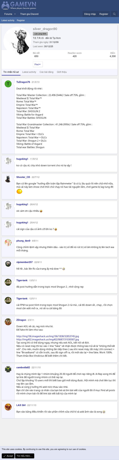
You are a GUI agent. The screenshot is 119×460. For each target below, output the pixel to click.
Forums (8, 14)
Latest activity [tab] (29, 72)
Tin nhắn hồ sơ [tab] (11, 72)
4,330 (113, 56)
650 (36, 56)
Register (21, 20)
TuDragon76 (23, 82)
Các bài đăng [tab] (46, 72)
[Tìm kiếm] (114, 14)
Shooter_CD (23, 177)
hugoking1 (22, 158)
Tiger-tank (21, 280)
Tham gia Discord (29, 14)
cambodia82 (23, 367)
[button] (15, 14)
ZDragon (21, 320)
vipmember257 (24, 262)
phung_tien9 (23, 240)
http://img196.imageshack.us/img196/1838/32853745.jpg (47, 336)
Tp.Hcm (57, 38)
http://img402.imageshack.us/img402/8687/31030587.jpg (47, 339)
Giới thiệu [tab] (62, 72)
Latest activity (8, 20)
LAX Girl (21, 405)
